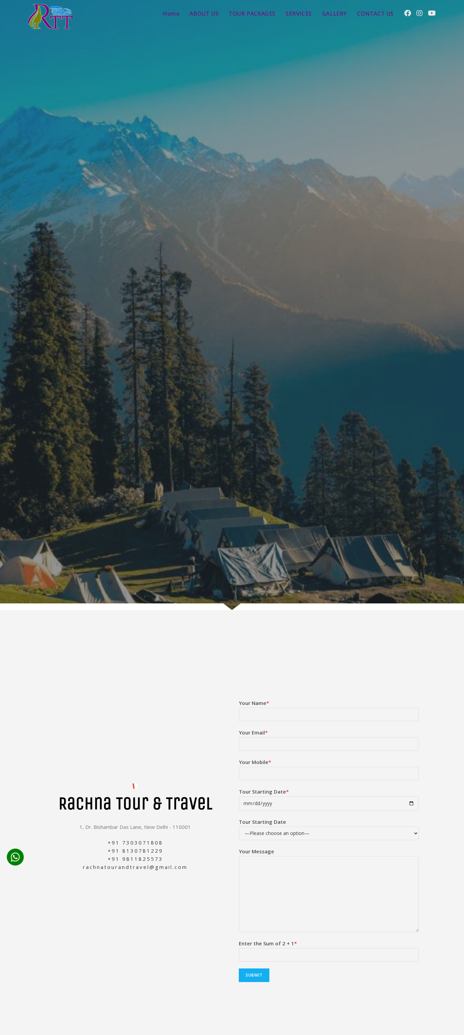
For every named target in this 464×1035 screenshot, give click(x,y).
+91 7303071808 (135, 842)
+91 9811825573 (135, 858)
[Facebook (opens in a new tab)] (407, 13)
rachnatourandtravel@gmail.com (135, 867)
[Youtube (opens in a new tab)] (432, 13)
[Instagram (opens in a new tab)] (419, 13)
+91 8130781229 (135, 850)
